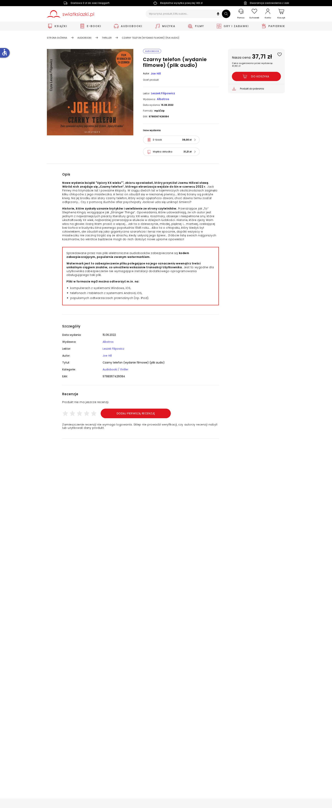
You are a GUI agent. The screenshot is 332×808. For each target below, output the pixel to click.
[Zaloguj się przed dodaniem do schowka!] (279, 54)
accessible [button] (4, 52)
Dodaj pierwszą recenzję (136, 413)
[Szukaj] (226, 14)
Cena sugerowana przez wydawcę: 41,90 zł (252, 64)
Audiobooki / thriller (115, 369)
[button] (218, 14)
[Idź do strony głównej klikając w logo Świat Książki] (70, 14)
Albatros (163, 99)
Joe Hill (156, 73)
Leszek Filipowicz (163, 93)
